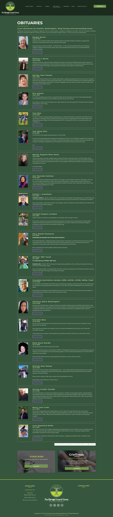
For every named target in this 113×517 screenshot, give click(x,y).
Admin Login (64, 515)
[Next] (94, 444)
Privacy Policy (48, 515)
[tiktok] (62, 505)
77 (91, 444)
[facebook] (51, 505)
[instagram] (58, 505)
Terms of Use (56, 515)
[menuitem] (29, 6)
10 (82, 444)
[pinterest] (54, 505)
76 (88, 444)
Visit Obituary (37, 52)
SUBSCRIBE (36, 466)
